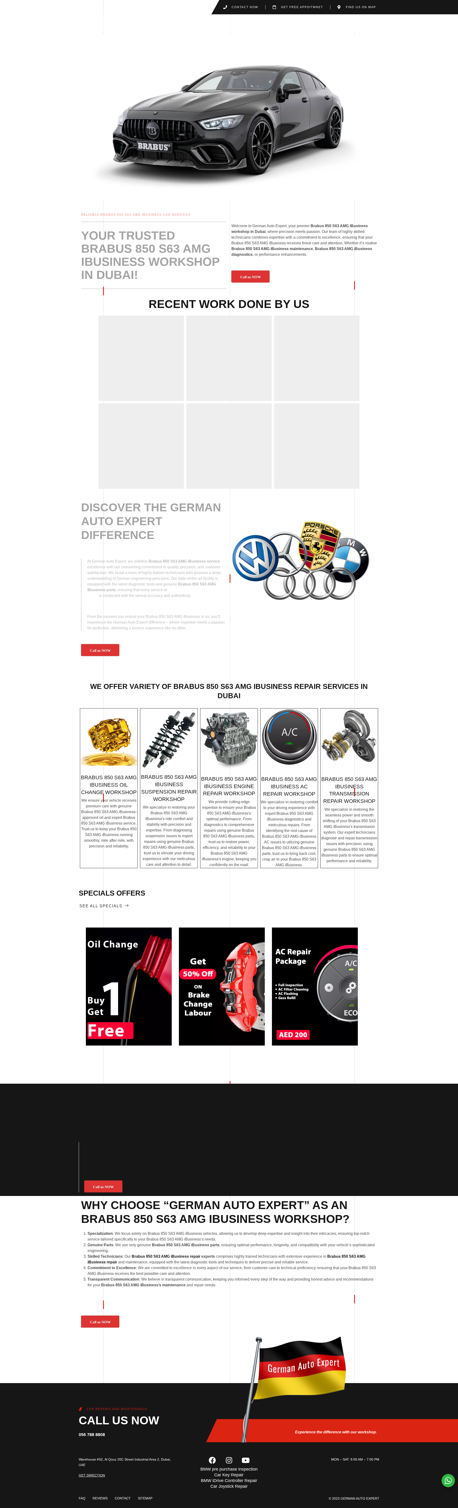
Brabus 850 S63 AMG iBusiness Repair (247, 686)
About (285, 23)
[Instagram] (229, 1460)
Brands (257, 23)
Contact (343, 23)
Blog (365, 23)
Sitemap (145, 1498)
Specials (315, 23)
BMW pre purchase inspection (229, 1469)
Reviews (100, 1498)
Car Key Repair (229, 1474)
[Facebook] (212, 1460)
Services (225, 23)
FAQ (82, 1498)
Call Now (128, 986)
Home (201, 23)
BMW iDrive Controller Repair (229, 1480)
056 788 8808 (92, 1434)
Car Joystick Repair (229, 1486)
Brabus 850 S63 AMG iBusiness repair (166, 1256)
